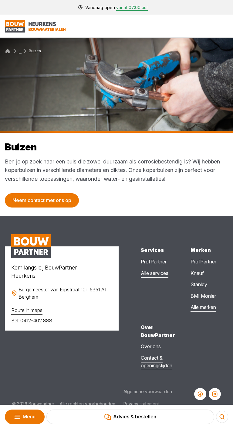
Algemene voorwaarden (147, 391)
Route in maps (26, 310)
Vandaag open (116, 7)
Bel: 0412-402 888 (31, 320)
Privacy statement (141, 403)
